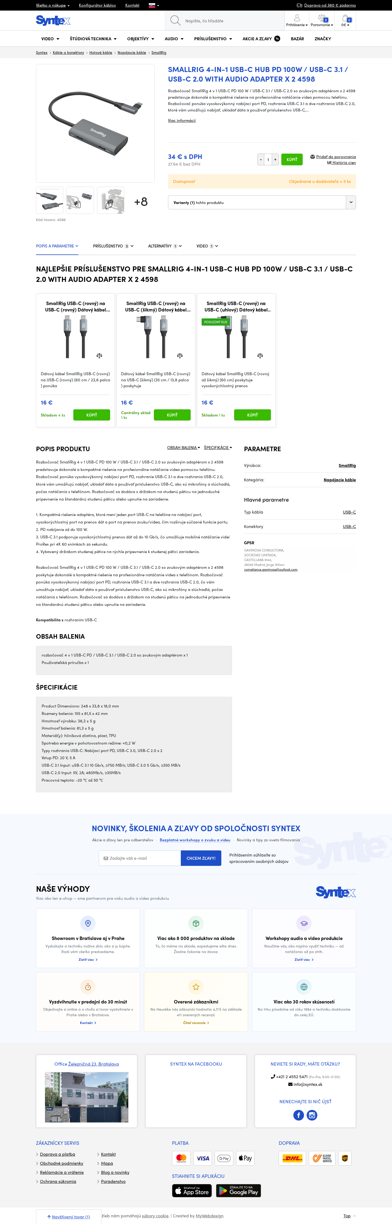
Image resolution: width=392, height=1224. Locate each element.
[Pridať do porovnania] (99, 355)
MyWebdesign (209, 1216)
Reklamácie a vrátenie (62, 1172)
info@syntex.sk (308, 1084)
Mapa (107, 1163)
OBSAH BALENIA (182, 447)
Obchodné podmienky (61, 1163)
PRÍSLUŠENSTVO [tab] (110, 246)
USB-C (349, 512)
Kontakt (132, 5)
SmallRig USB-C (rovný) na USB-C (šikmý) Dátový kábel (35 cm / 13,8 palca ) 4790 (156, 306)
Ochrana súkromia (58, 1181)
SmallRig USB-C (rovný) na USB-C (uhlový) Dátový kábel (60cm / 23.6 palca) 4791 (236, 306)
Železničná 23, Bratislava (93, 1064)
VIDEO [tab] (204, 246)
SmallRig (158, 52)
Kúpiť (292, 159)
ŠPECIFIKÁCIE (217, 447)
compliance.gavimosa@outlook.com (271, 569)
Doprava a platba (57, 1154)
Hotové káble (100, 52)
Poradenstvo (113, 1181)
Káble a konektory (68, 52)
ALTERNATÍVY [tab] (162, 246)
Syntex (41, 52)
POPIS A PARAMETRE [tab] (55, 246)
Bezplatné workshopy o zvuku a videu (195, 840)
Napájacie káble (132, 52)
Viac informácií (182, 120)
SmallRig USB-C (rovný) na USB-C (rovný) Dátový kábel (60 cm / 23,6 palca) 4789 (75, 306)
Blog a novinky (115, 1172)
